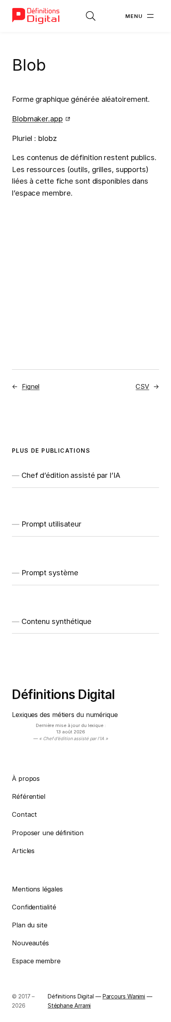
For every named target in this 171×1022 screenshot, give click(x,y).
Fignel (30, 386)
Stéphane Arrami (69, 1005)
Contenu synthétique (56, 621)
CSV (142, 386)
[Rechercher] (90, 16)
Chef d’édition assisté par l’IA (70, 475)
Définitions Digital (63, 694)
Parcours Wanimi (124, 996)
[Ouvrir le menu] (140, 16)
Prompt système (49, 572)
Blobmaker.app (37, 118)
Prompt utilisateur (51, 524)
